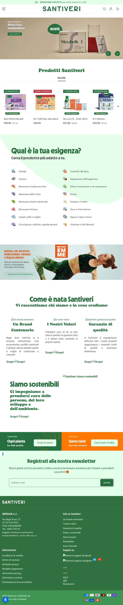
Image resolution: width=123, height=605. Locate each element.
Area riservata (70, 546)
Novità (62, 77)
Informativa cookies (12, 577)
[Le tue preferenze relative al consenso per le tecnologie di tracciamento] (3, 454)
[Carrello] (117, 9)
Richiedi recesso (10, 564)
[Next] (117, 53)
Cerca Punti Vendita (104, 442)
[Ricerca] (104, 9)
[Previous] (108, 53)
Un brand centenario (73, 519)
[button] (3, 9)
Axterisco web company (14, 599)
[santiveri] (61, 8)
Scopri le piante (45, 442)
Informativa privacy (11, 573)
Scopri (10, 361)
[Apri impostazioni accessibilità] (5, 600)
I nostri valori (69, 523)
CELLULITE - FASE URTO (75, 119)
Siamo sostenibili (72, 532)
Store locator (69, 537)
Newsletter (68, 541)
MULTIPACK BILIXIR (13, 119)
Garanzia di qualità (72, 528)
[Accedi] (111, 9)
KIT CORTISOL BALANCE (45, 119)
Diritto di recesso (11, 560)
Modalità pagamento (12, 568)
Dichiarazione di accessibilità (17, 582)
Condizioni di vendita (12, 555)
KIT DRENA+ (99, 119)
